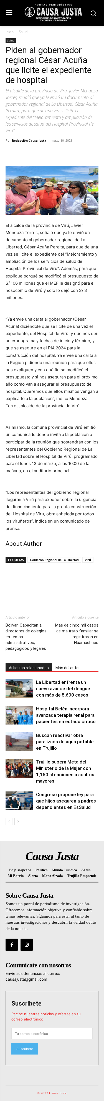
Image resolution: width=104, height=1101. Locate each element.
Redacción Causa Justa (29, 140)
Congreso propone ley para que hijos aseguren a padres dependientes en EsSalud (66, 801)
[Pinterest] (36, 153)
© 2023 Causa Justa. (52, 1093)
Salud (23, 31)
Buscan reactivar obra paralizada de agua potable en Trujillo (65, 742)
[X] (23, 153)
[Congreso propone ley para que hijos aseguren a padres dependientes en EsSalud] (19, 801)
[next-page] (17, 821)
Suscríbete (26, 1003)
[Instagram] (27, 945)
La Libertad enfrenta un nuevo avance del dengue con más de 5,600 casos (63, 688)
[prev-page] (9, 821)
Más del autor (67, 668)
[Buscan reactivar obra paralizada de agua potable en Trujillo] (19, 741)
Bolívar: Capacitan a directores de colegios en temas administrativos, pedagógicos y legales (26, 637)
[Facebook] (11, 153)
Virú (88, 560)
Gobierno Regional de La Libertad (54, 560)
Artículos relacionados (29, 668)
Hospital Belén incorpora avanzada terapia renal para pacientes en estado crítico (66, 715)
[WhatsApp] (49, 153)
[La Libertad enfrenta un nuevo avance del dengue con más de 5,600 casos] (19, 688)
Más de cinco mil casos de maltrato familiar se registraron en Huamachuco (76, 634)
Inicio (10, 31)
